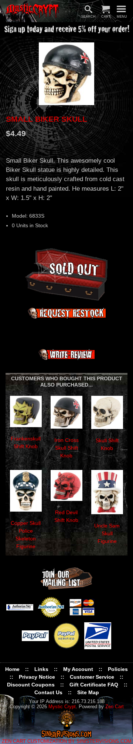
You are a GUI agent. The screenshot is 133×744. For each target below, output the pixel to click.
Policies (118, 669)
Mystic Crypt (62, 706)
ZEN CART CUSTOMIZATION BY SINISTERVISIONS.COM (67, 741)
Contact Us (48, 692)
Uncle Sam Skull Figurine (107, 533)
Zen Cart (114, 706)
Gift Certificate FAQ (93, 685)
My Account (78, 669)
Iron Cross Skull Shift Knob (66, 447)
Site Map (88, 692)
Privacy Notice (37, 677)
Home (12, 669)
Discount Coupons (31, 685)
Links (41, 669)
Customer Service (92, 677)
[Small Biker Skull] (66, 73)
